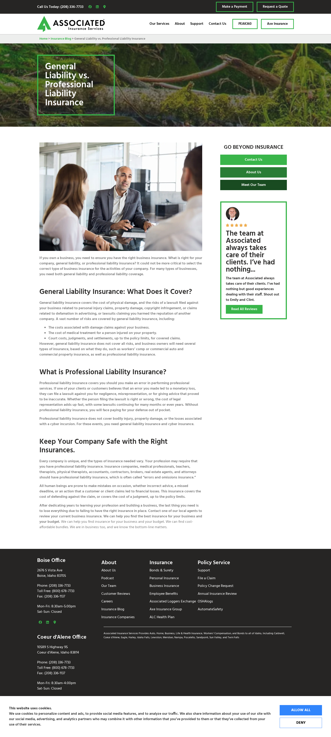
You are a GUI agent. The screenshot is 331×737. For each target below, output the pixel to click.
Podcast (107, 578)
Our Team (108, 586)
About (180, 24)
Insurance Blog (61, 38)
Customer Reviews (115, 594)
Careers (107, 601)
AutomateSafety (210, 609)
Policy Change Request (216, 586)
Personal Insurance (164, 578)
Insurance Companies (118, 617)
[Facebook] (90, 7)
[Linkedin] (97, 7)
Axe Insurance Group (166, 609)
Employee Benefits (164, 594)
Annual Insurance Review (217, 594)
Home (43, 38)
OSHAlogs (205, 601)
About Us (108, 570)
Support (196, 24)
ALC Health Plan (162, 617)
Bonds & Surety (161, 570)
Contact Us (217, 24)
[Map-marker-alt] (104, 7)
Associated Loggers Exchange (173, 601)
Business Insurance (164, 586)
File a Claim (206, 578)
